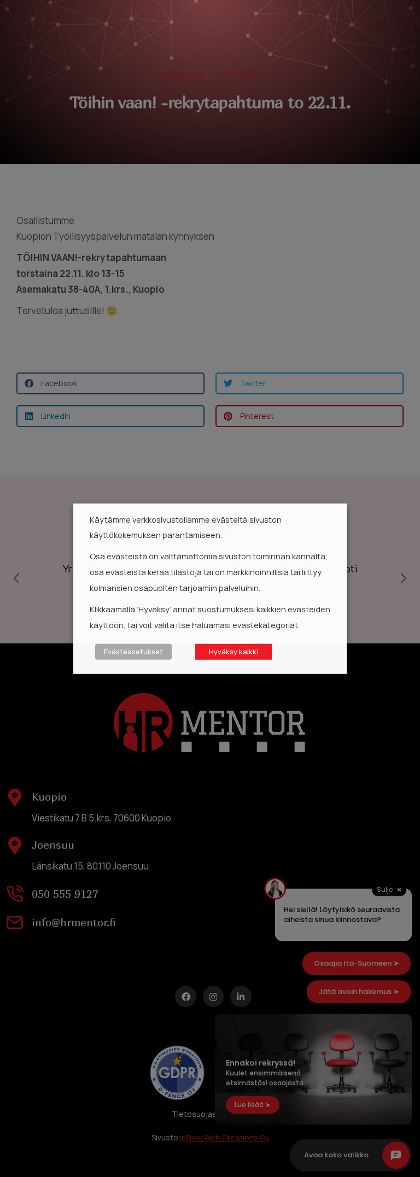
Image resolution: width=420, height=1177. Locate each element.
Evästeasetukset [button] (133, 651)
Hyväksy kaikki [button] (233, 651)
